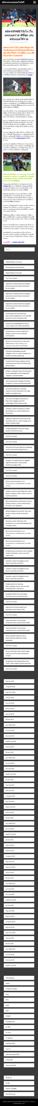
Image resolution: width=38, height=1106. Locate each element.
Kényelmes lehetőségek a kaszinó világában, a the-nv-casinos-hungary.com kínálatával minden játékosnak (18, 353)
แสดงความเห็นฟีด (11, 1088)
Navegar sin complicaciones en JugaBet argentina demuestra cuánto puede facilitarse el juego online (18, 463)
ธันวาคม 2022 (10, 768)
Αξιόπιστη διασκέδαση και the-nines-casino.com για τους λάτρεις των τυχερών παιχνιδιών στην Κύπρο (18, 343)
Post (7, 999)
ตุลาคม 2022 (10, 779)
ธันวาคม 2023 (10, 736)
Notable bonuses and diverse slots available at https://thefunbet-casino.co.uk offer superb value (19, 553)
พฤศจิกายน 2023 (11, 741)
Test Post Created (11, 278)
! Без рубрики (10, 978)
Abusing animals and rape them (15, 267)
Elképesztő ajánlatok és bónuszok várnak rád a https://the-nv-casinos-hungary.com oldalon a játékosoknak (18, 421)
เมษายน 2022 (10, 812)
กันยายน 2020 (10, 911)
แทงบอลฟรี (9, 1060)
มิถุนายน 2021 (10, 861)
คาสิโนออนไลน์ (10, 1043)
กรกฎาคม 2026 (10, 686)
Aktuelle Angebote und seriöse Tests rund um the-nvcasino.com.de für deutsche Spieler (18, 513)
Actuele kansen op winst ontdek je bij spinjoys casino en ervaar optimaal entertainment (17, 333)
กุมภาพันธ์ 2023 (10, 758)
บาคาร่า (8, 1049)
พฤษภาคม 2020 (10, 932)
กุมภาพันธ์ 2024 (10, 725)
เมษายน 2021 (10, 872)
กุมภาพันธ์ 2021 (10, 883)
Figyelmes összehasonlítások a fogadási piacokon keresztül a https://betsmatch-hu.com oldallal (18, 286)
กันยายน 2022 (10, 785)
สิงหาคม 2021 (10, 850)
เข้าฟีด (8, 1083)
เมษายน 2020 (10, 938)
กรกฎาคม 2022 (10, 796)
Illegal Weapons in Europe (14, 262)
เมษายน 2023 (10, 747)
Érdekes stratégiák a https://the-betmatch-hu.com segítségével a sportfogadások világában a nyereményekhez (19, 373)
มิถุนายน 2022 (10, 801)
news (7, 994)
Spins (7, 1010)
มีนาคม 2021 (10, 878)
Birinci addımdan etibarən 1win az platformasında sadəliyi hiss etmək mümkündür (16, 638)
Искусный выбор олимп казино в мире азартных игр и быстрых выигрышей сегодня (18, 653)
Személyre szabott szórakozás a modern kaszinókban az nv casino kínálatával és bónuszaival (18, 411)
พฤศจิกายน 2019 (11, 965)
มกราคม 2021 (10, 889)
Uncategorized (10, 1021)
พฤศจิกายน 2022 (11, 774)
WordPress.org (10, 1094)
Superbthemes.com (19, 1103)
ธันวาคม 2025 (10, 703)
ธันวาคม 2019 (10, 960)
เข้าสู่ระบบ (9, 1077)
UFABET (8, 1016)
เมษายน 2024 (10, 714)
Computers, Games (11, 989)
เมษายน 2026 (10, 697)
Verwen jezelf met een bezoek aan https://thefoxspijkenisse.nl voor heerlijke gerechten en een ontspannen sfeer (18, 316)
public (7, 1005)
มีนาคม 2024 (10, 719)
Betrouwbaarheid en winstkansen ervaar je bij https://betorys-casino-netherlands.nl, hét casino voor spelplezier (19, 503)
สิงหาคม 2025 (10, 708)
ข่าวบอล (8, 1032)
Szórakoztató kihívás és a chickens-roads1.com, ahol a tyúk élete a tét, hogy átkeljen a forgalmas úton (18, 391)
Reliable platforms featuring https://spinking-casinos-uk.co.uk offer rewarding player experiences (17, 586)
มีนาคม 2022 (10, 818)
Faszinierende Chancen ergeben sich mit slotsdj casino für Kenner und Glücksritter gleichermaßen (18, 363)
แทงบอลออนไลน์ (11, 1065)
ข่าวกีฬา (8, 1027)
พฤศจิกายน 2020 (11, 900)
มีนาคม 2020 (10, 943)
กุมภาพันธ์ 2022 (10, 823)
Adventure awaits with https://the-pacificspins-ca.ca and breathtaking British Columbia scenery (18, 523)
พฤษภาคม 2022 (10, 807)
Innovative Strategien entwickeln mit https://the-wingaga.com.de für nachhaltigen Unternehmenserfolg (17, 401)
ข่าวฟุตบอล (9, 1038)
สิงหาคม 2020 (10, 916)
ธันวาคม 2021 (10, 829)
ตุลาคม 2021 (10, 840)
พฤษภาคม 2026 (10, 692)
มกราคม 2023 (10, 763)
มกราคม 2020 (10, 954)
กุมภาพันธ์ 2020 (10, 949)
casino (8, 983)
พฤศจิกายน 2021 (11, 834)
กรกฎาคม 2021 (10, 856)
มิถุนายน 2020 (10, 927)
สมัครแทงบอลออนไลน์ (12, 1054)
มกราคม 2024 (10, 730)
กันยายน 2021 (10, 845)
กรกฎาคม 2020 (10, 922)
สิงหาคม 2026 (10, 681)
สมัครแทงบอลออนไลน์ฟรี (13, 2)
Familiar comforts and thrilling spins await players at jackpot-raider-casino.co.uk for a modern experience (19, 493)
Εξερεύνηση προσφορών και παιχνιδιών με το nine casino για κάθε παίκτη (18, 483)
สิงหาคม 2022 (10, 790)
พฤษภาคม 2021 (10, 867)
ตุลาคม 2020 (10, 905)
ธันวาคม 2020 (10, 894)
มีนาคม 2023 (10, 752)
